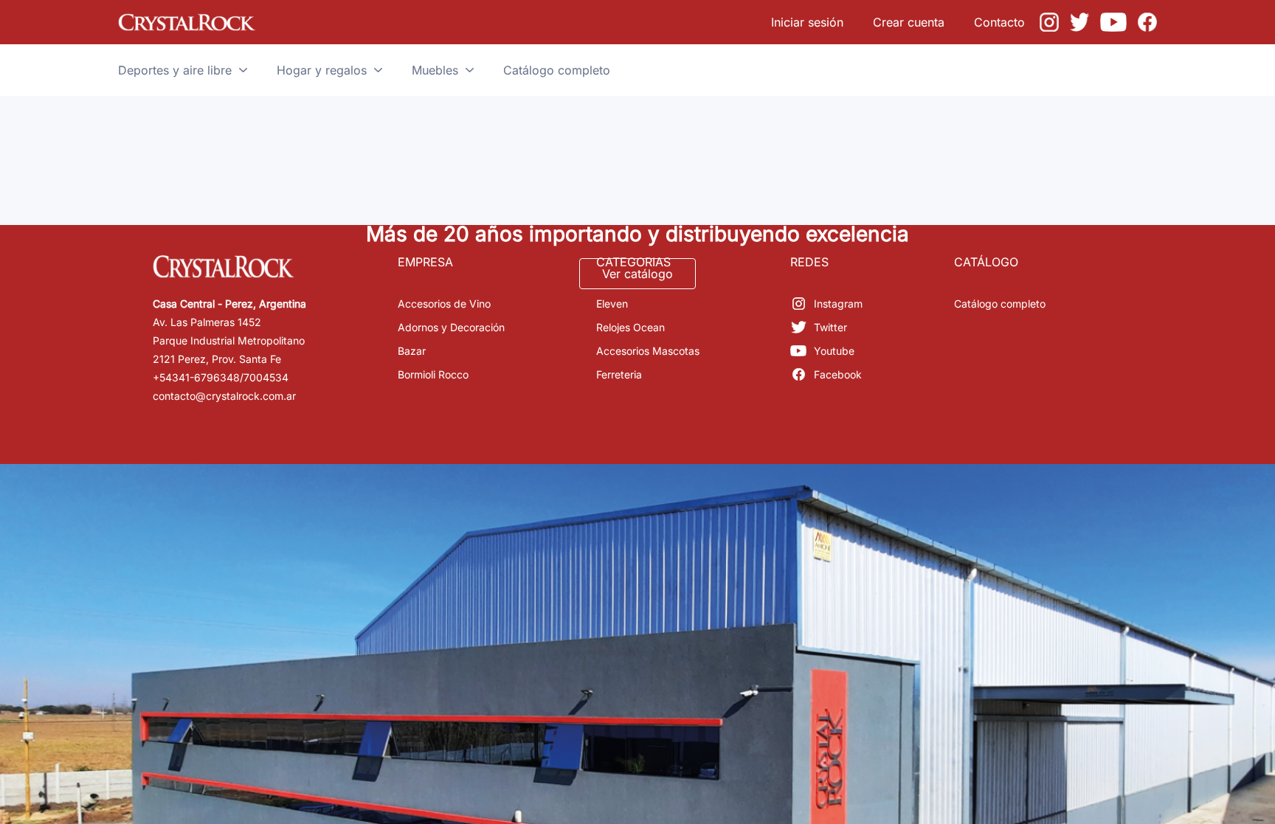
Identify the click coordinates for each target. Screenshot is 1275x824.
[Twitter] (1079, 22)
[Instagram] (1049, 22)
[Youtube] (1113, 22)
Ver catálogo (637, 273)
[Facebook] (1147, 22)
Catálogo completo (1000, 303)
